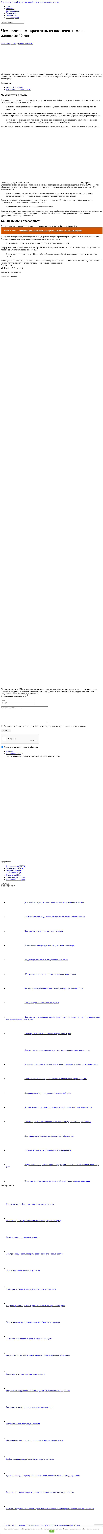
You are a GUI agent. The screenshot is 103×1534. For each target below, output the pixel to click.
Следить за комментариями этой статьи (21, 747)
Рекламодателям (13, 11)
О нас (8, 6)
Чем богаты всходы (14, 87)
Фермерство (11, 15)
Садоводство (11, 13)
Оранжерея (13, 873)
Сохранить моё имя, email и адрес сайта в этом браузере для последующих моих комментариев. (45, 726)
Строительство (14, 877)
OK (52, 1531)
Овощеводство (12, 18)
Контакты (10, 9)
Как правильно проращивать (18, 89)
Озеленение (12, 875)
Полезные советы (25, 43)
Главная (9, 751)
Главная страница (8, 43)
